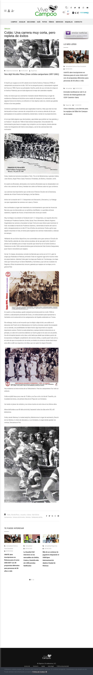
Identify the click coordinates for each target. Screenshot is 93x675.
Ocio (5, 548)
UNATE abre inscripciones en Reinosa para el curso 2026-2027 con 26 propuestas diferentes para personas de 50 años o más (11, 563)
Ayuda (43, 666)
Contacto (35, 666)
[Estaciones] (75, 12)
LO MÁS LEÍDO (70, 44)
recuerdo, (23, 514)
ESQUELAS (69, 22)
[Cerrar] (46, 672)
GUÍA (38, 22)
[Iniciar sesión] (9, 11)
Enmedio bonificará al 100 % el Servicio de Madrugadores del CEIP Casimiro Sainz (75, 94)
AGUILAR (22, 22)
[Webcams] (73, 12)
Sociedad (15, 70)
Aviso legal (51, 666)
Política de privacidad (63, 666)
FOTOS (44, 22)
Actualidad (9, 546)
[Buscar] (66, 8)
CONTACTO (78, 22)
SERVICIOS (59, 22)
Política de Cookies (38, 672)
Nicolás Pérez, (15, 514)
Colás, (9, 514)
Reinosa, (28, 517)
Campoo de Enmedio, (19, 517)
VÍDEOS (51, 22)
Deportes (9, 70)
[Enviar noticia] (76, 35)
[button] (30, 579)
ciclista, (29, 514)
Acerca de (27, 666)
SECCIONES (31, 22)
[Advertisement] (32, 601)
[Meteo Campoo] (84, 12)
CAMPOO (14, 22)
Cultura (15, 546)
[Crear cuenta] (12, 11)
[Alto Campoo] (78, 12)
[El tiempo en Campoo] (64, 12)
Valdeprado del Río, (37, 517)
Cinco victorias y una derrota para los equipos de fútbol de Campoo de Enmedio (76, 111)
